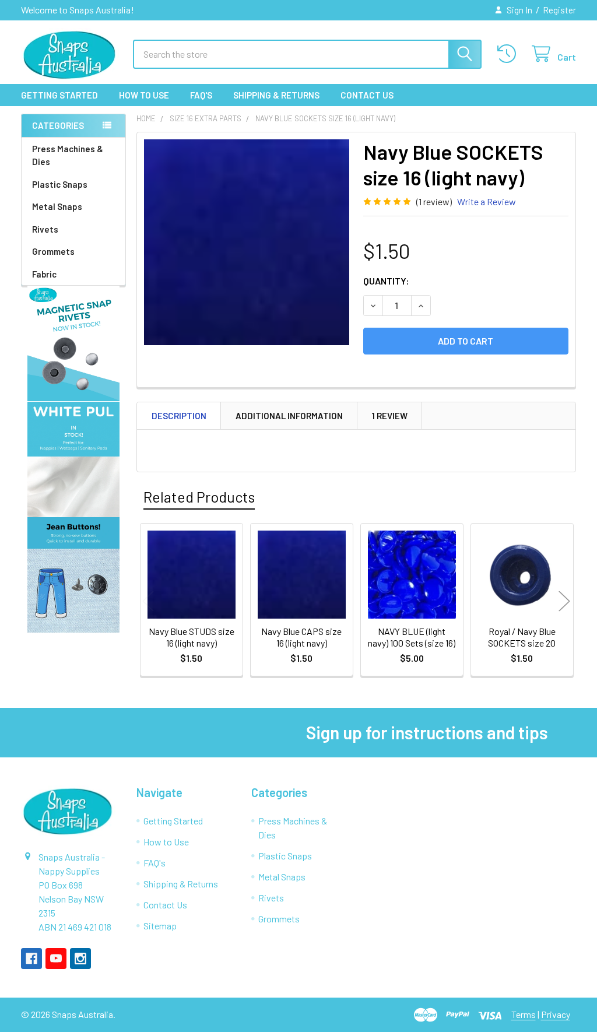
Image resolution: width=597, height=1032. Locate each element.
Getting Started (59, 95)
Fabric (44, 274)
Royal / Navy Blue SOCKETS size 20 (522, 637)
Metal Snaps (57, 206)
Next (564, 601)
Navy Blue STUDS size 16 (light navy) (191, 637)
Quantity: (386, 280)
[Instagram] (80, 958)
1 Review (390, 415)
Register (559, 10)
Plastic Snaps (59, 184)
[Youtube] (55, 958)
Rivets (45, 229)
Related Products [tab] (199, 497)
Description (179, 415)
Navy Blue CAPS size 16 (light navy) (301, 637)
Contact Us (367, 95)
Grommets (53, 251)
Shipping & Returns (276, 95)
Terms (523, 1014)
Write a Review (486, 201)
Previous (148, 601)
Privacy (555, 1014)
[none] (247, 242)
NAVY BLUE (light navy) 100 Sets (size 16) (411, 637)
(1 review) (434, 201)
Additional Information (289, 415)
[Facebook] (31, 958)
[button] (73, 343)
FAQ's (201, 95)
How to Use (144, 95)
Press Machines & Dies (67, 155)
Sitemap (160, 925)
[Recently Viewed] (509, 54)
